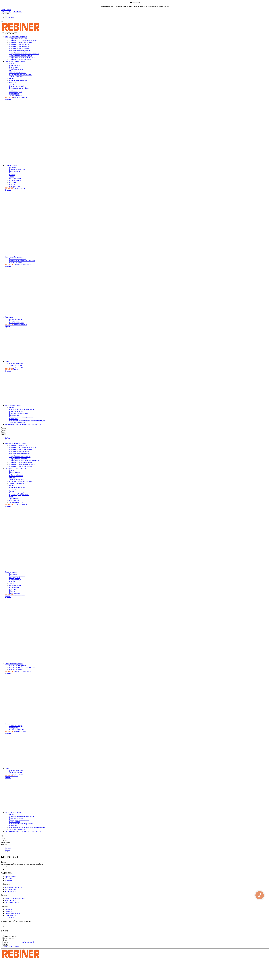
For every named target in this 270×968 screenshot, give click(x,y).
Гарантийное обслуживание (15, 898)
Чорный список (10, 891)
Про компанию (10, 877)
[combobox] (10, 432)
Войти (7, 438)
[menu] (2, 21)
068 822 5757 (6, 12)
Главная (8, 848)
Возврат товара (10, 900)
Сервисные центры (12, 902)
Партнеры (8, 878)
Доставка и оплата (11, 889)
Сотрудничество (11, 915)
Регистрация (9, 440)
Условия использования (13, 888)
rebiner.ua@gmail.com (12, 913)
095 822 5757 (17, 12)
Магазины (8, 880)
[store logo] (21, 31)
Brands (7, 850)
